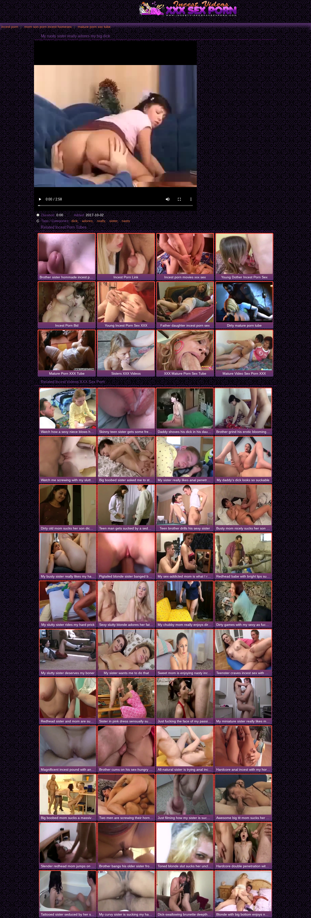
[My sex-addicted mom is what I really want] (184, 553)
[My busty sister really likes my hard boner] (68, 553)
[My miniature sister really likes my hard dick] (243, 698)
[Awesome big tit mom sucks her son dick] (243, 794)
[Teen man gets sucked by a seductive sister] (126, 505)
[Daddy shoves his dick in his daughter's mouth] (184, 408)
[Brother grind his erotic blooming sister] (243, 408)
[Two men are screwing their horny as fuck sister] (126, 794)
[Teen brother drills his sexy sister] (184, 505)
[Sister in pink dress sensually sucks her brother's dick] (126, 698)
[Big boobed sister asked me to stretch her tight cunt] (126, 457)
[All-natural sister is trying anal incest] (184, 746)
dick (74, 221)
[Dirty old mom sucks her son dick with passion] (68, 505)
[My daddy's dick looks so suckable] (243, 457)
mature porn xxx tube (94, 27)
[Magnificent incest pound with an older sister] (68, 746)
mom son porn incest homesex (48, 27)
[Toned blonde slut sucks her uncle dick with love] (184, 843)
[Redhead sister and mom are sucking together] (68, 698)
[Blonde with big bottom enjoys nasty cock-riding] (243, 891)
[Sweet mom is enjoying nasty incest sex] (184, 649)
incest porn (9, 27)
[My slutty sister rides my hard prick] (68, 601)
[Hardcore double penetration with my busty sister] (243, 843)
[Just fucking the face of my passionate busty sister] (184, 698)
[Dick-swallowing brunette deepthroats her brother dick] (184, 891)
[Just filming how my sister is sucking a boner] (184, 794)
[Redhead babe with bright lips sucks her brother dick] (243, 553)
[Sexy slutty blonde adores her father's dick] (126, 601)
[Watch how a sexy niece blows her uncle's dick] (68, 408)
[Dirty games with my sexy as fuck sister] (243, 601)
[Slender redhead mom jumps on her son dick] (68, 843)
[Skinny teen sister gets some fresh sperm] (126, 408)
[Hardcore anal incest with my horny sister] (243, 746)
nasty (126, 221)
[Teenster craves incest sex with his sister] (243, 649)
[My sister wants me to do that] (126, 649)
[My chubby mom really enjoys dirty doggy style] (184, 601)
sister (113, 221)
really (101, 221)
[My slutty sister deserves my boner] (68, 649)
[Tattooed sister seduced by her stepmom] (68, 891)
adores (87, 221)
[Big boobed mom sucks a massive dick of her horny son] (68, 794)
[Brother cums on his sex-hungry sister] (126, 746)
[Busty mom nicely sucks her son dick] (243, 505)
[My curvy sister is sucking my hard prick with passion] (126, 891)
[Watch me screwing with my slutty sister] (68, 457)
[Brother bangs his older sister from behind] (126, 843)
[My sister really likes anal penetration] (184, 457)
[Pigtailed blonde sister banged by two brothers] (126, 553)
